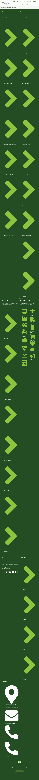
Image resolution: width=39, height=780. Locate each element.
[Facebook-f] (3, 572)
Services (23, 1)
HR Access (35, 1)
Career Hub (29, 1)
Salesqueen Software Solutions (11, 777)
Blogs (23, 4)
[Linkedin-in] (9, 572)
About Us (19, 1)
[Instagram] (6, 572)
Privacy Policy (35, 777)
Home (14, 1)
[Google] (16, 572)
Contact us (27, 4)
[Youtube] (13, 572)
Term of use (31, 777)
